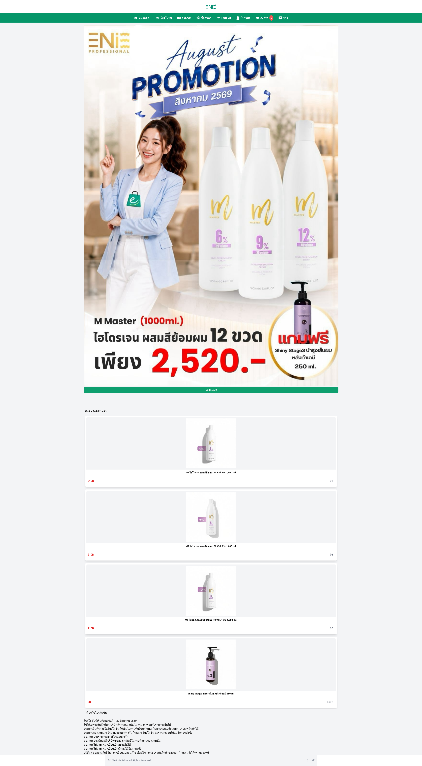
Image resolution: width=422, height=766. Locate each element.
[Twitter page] (313, 760)
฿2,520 (213, 389)
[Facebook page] (307, 760)
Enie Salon (122, 760)
